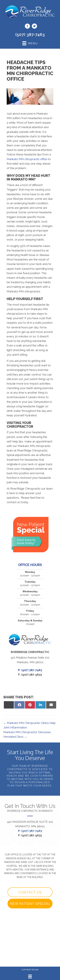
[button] (30, 892)
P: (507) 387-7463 (30, 830)
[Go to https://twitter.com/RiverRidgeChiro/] (34, 26)
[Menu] (30, 976)
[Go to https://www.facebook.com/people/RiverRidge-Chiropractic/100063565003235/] (27, 26)
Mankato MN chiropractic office (27, 159)
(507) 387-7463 (30, 34)
